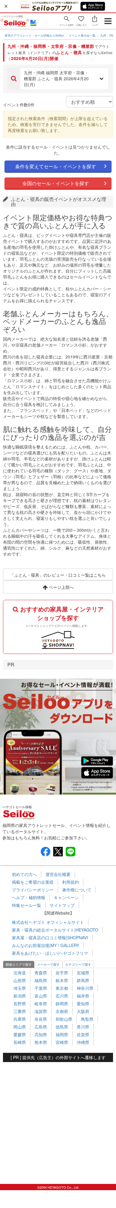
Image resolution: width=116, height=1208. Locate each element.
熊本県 (41, 1042)
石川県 (62, 996)
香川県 (83, 1027)
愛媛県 (19, 1034)
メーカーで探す (48, 964)
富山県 (41, 996)
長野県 (19, 1003)
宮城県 (83, 973)
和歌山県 (64, 1019)
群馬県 (83, 980)
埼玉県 (19, 988)
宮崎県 (62, 1042)
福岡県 (62, 1034)
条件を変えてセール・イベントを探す (55, 166)
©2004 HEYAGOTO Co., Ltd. (58, 1187)
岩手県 (62, 973)
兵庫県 (19, 1019)
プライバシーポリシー (33, 890)
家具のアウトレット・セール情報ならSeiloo (34, 35)
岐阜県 (41, 1003)
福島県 (41, 980)
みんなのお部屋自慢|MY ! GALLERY (45, 945)
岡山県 (19, 1027)
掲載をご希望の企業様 (33, 882)
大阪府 (83, 1011)
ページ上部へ (61, 587)
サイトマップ (62, 905)
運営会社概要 (58, 874)
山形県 (19, 980)
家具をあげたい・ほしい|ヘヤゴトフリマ (50, 953)
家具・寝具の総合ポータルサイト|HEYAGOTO (55, 930)
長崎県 (19, 1042)
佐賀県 (83, 1034)
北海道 (19, 973)
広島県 (41, 1027)
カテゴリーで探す (78, 964)
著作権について (76, 890)
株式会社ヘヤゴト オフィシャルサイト (48, 922)
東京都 (62, 988)
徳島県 (62, 1027)
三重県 (19, 1011)
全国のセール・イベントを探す (55, 183)
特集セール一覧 (26, 905)
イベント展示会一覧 (82, 35)
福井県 (83, 996)
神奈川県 (85, 988)
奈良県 (41, 1019)
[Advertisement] (58, 1120)
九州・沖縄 (107, 35)
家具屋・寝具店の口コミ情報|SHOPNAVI (50, 937)
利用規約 (70, 882)
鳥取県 (87, 1019)
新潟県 (19, 996)
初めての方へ (24, 874)
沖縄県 (83, 1042)
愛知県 (83, 1003)
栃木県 (62, 980)
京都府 (62, 1011)
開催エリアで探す (19, 964)
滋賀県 (41, 1011)
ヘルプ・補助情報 (28, 897)
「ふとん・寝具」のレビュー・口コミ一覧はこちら (58, 575)
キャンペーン (66, 897)
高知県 (41, 1034)
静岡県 (62, 1003)
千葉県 (41, 988)
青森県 (41, 973)
